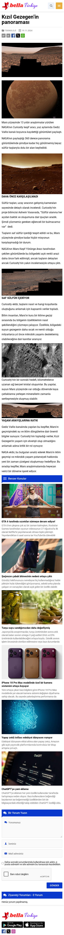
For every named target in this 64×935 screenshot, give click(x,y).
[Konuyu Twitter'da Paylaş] (18, 36)
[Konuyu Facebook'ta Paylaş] (13, 36)
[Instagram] (13, 931)
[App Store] (34, 926)
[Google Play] (12, 926)
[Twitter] (9, 931)
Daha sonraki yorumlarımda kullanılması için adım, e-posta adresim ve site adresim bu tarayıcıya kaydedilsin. (33, 863)
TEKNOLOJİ (10, 30)
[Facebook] (4, 931)
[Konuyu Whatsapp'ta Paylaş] (23, 36)
